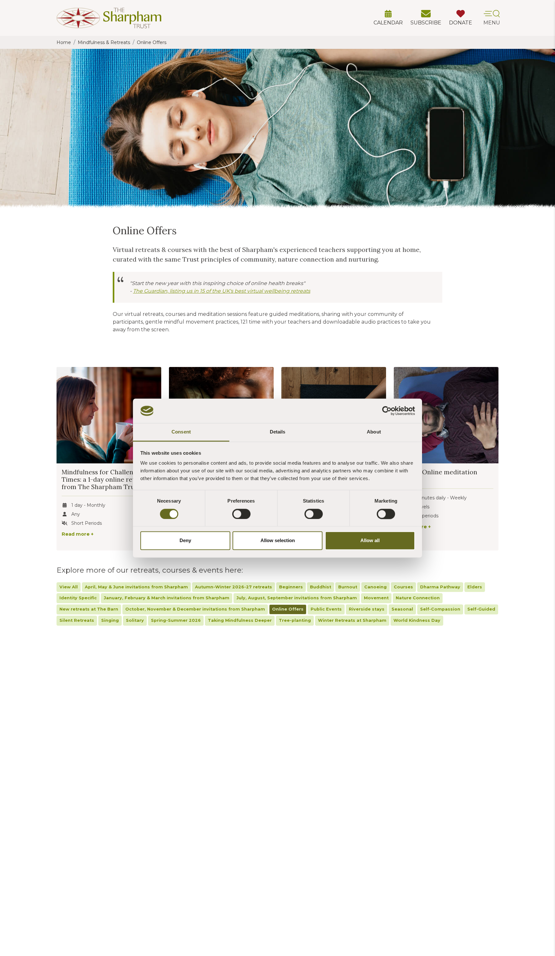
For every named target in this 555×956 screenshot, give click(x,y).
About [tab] (374, 432)
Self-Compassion (440, 609)
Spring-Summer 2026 (176, 620)
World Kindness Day (416, 620)
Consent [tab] (181, 432)
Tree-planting (295, 620)
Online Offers (288, 609)
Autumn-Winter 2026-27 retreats (233, 587)
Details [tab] (278, 432)
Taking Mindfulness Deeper (240, 620)
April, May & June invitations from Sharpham (136, 587)
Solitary (135, 620)
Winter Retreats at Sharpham (352, 620)
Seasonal (402, 609)
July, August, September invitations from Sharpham (296, 597)
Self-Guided (481, 609)
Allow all (370, 540)
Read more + (77, 534)
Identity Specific (78, 597)
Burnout (347, 587)
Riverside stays (366, 609)
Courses (403, 587)
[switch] (241, 514)
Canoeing (375, 587)
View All (68, 587)
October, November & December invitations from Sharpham (195, 609)
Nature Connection (418, 597)
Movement (376, 597)
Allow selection (277, 540)
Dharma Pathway (440, 587)
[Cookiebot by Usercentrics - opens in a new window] (387, 410)
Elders (474, 587)
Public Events (326, 609)
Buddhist (320, 587)
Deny (185, 540)
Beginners (291, 587)
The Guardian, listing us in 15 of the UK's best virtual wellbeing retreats (221, 291)
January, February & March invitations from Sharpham (166, 597)
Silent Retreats (76, 620)
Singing (110, 620)
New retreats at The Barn (88, 609)
